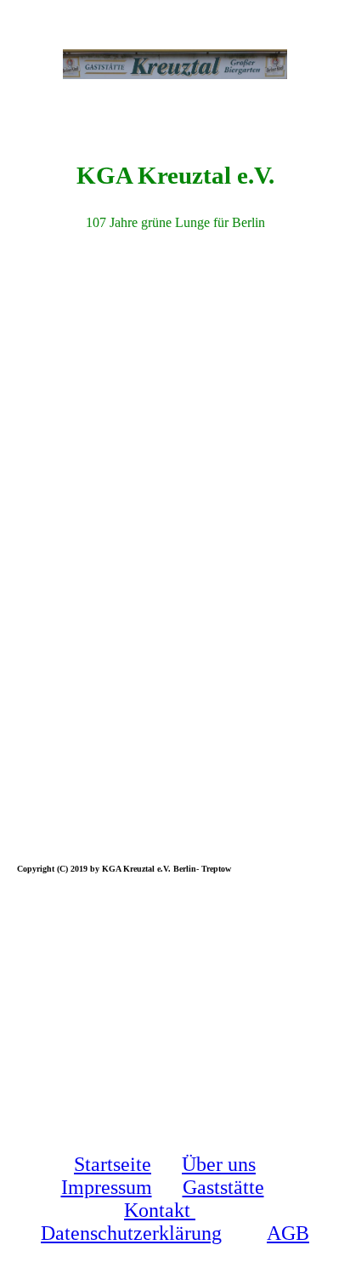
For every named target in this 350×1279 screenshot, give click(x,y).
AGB (288, 1233)
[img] (175, 64)
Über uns (219, 1164)
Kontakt (159, 1210)
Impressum (106, 1187)
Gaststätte (223, 1187)
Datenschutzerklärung (131, 1233)
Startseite (112, 1164)
